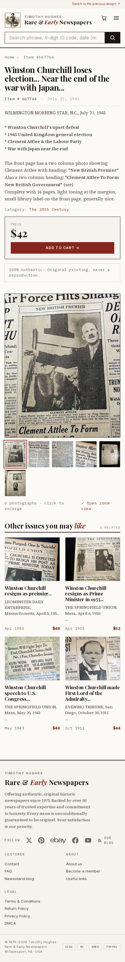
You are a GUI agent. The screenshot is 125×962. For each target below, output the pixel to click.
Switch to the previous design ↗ (96, 4)
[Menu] (116, 18)
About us (74, 864)
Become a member (83, 871)
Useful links (76, 878)
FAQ (8, 871)
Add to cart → (63, 248)
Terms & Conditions (22, 901)
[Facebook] (75, 840)
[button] (62, 366)
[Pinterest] (41, 840)
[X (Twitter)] (29, 840)
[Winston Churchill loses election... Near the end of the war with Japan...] (15, 454)
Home (10, 57)
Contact (12, 864)
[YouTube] (88, 840)
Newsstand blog (19, 878)
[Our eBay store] (58, 840)
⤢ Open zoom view (95, 506)
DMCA (10, 923)
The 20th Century (49, 209)
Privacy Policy (17, 916)
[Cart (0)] (104, 18)
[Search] (112, 37)
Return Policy (16, 908)
